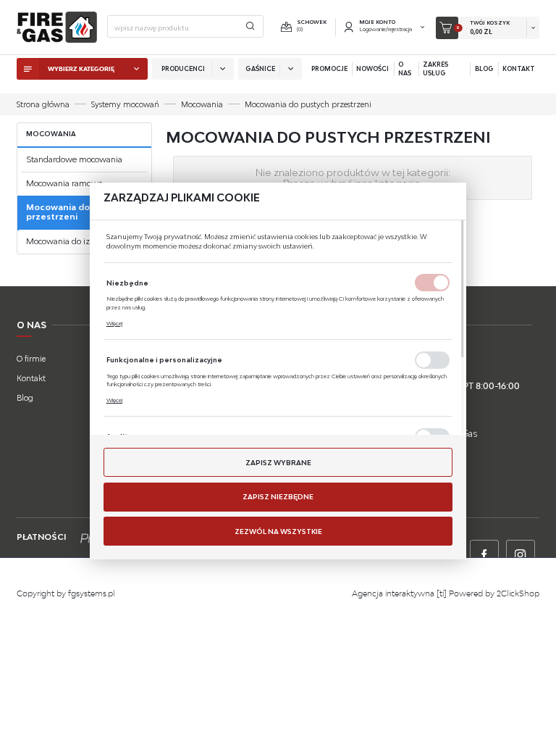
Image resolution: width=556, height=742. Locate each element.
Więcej (114, 323)
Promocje (329, 68)
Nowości (372, 68)
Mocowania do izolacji (67, 241)
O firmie (31, 358)
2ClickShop (518, 593)
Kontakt (518, 68)
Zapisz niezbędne (278, 497)
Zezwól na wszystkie (278, 531)
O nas (404, 69)
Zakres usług (435, 69)
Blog (484, 68)
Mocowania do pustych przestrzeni (76, 212)
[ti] (442, 593)
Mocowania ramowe (64, 183)
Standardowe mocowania (74, 159)
